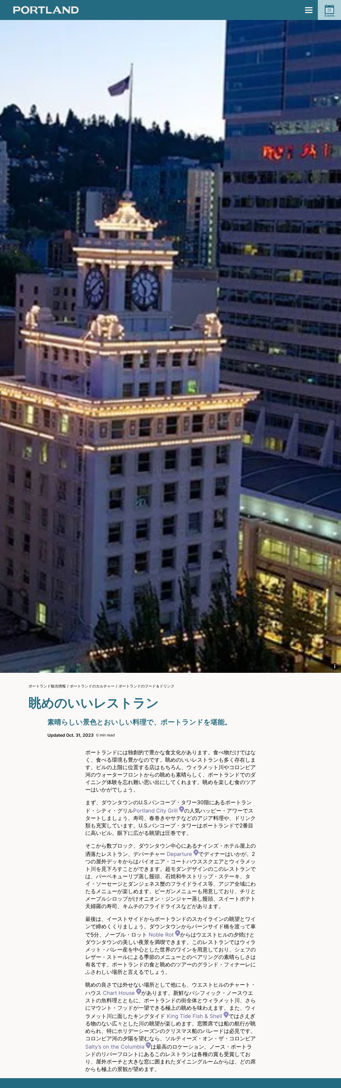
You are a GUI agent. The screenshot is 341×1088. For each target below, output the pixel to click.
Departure (179, 854)
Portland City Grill (155, 810)
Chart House (119, 993)
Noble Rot (161, 935)
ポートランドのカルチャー (92, 686)
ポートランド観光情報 (47, 686)
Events (329, 12)
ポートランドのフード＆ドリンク (146, 686)
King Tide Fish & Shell (194, 1016)
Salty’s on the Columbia (114, 1047)
